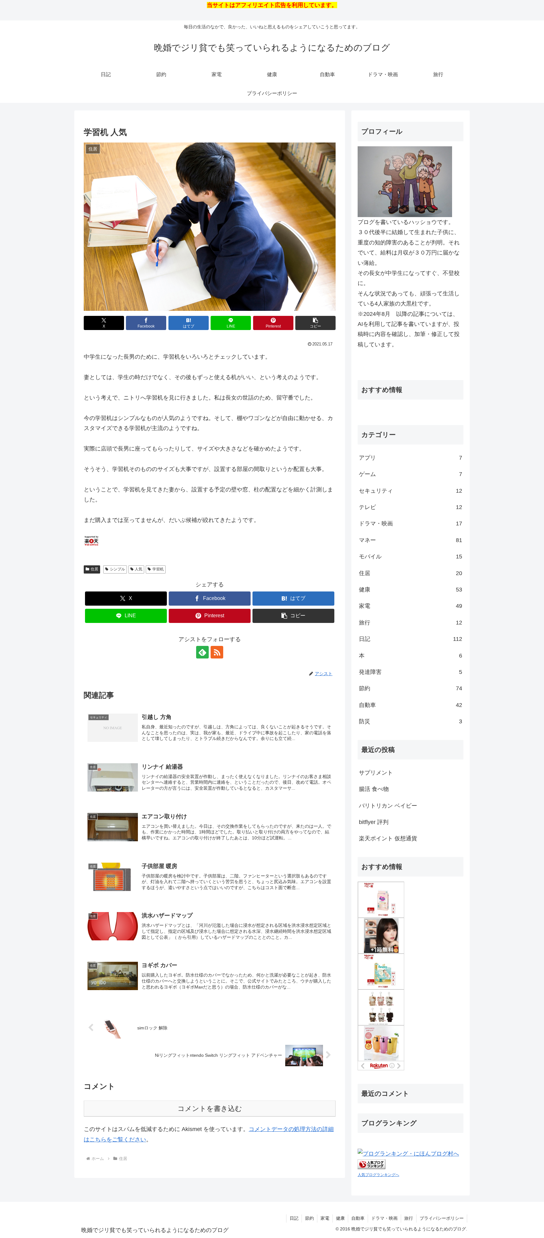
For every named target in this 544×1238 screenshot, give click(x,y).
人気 (138, 569)
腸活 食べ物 (374, 789)
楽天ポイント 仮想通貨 (388, 838)
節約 (309, 1218)
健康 (340, 1218)
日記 (294, 1218)
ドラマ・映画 (384, 1218)
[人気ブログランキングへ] (371, 1164)
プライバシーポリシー (442, 1218)
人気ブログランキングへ (378, 1175)
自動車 (358, 1218)
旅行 (408, 1218)
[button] (315, 323)
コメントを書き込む (210, 1108)
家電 (324, 1218)
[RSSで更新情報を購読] (217, 652)
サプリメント (376, 773)
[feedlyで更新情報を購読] (202, 652)
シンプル (117, 569)
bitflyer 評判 (373, 822)
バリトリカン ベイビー (388, 806)
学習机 (158, 569)
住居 (94, 569)
